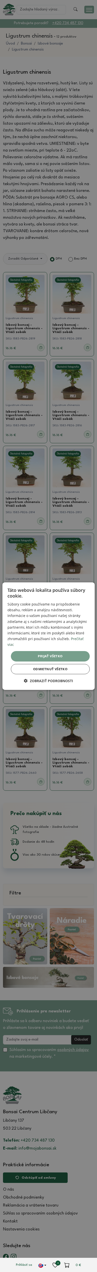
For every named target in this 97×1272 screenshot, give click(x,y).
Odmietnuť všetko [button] (50, 669)
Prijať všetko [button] (50, 656)
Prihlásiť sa (24, 1265)
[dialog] (48, 636)
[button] (48, 681)
